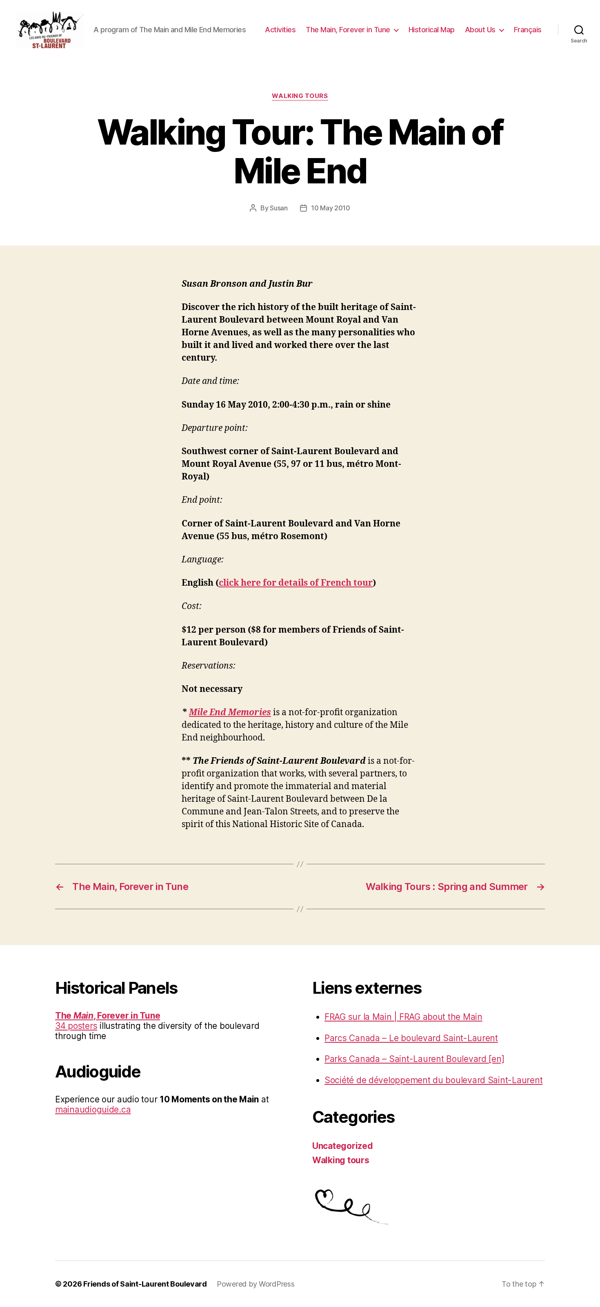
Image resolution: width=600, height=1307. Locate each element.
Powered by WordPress (256, 1284)
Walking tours (300, 96)
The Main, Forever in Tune (348, 29)
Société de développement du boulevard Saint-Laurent (433, 1080)
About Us (480, 29)
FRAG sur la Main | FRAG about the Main (403, 1017)
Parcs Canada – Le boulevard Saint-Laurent (411, 1038)
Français (528, 29)
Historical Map (432, 29)
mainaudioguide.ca (93, 1109)
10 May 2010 (330, 208)
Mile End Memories (230, 712)
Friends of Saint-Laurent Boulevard (145, 1284)
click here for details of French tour (296, 583)
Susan (279, 208)
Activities (280, 29)
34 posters (76, 1026)
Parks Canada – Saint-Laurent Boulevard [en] (414, 1059)
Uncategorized (342, 1146)
